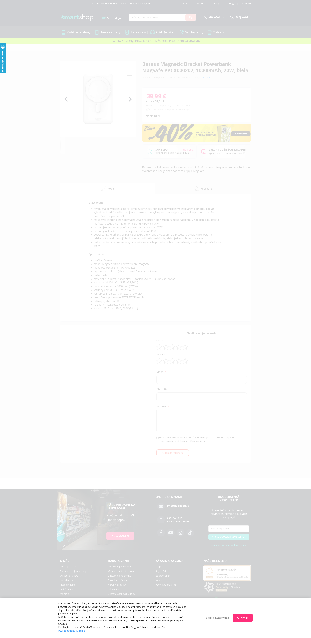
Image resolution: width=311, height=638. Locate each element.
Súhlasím (242, 618)
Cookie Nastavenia (217, 618)
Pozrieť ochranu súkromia (71, 630)
